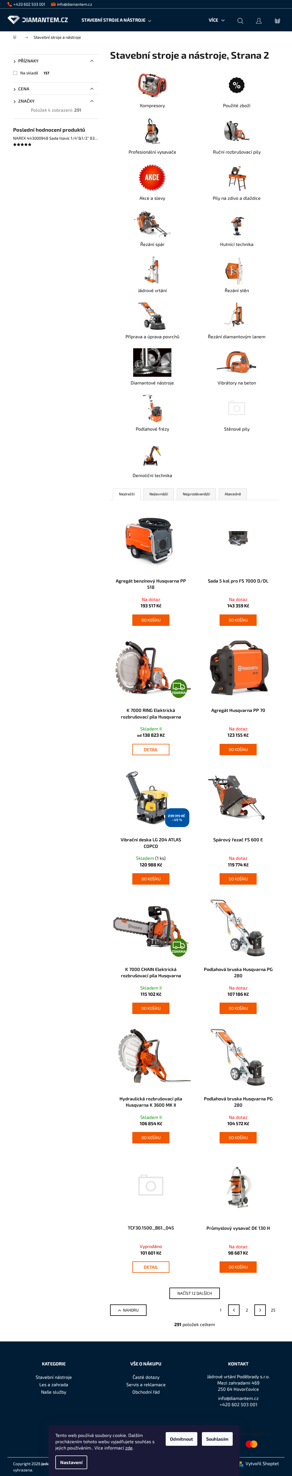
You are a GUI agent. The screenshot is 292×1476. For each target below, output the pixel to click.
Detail (151, 749)
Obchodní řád (146, 1391)
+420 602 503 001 (238, 1404)
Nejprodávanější (196, 494)
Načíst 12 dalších (194, 1293)
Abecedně (233, 494)
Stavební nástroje (54, 1377)
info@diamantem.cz (238, 1398)
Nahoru (131, 1310)
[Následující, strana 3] (260, 1310)
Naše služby (53, 1391)
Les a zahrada (53, 1384)
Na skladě (34, 72)
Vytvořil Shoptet (262, 1463)
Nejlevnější (158, 494)
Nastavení (71, 1462)
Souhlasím (217, 1439)
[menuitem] (116, 20)
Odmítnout (181, 1439)
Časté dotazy (146, 1377)
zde (129, 1447)
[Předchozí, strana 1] (234, 1310)
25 (273, 1310)
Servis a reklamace (146, 1384)
